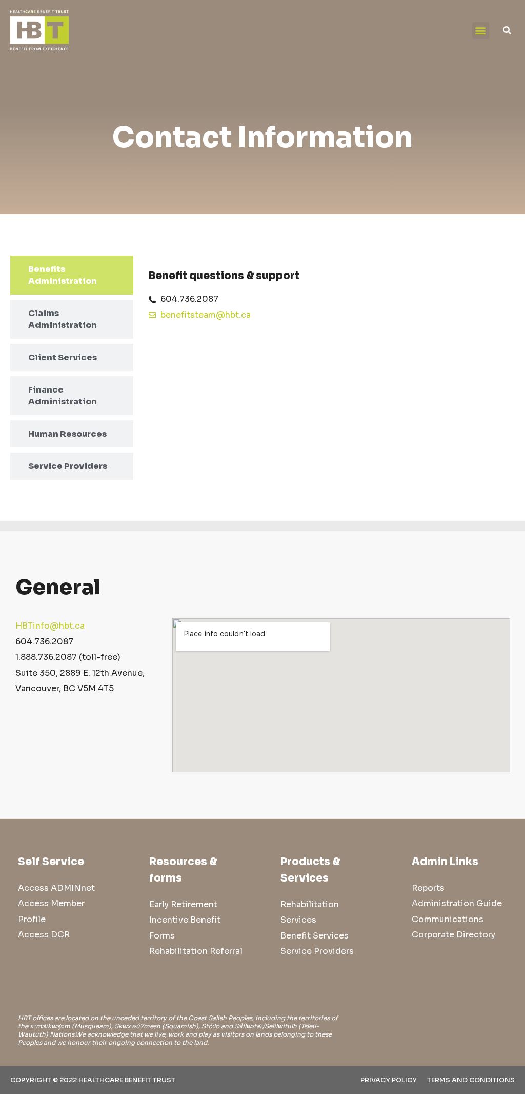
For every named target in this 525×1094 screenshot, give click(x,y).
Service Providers (317, 951)
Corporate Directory (453, 934)
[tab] (71, 275)
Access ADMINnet (56, 888)
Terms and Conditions (471, 1080)
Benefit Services (314, 935)
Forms (162, 935)
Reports (428, 888)
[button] (480, 30)
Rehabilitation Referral (196, 951)
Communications (447, 919)
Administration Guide (457, 903)
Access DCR (44, 934)
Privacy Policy (388, 1080)
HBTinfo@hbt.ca (50, 625)
